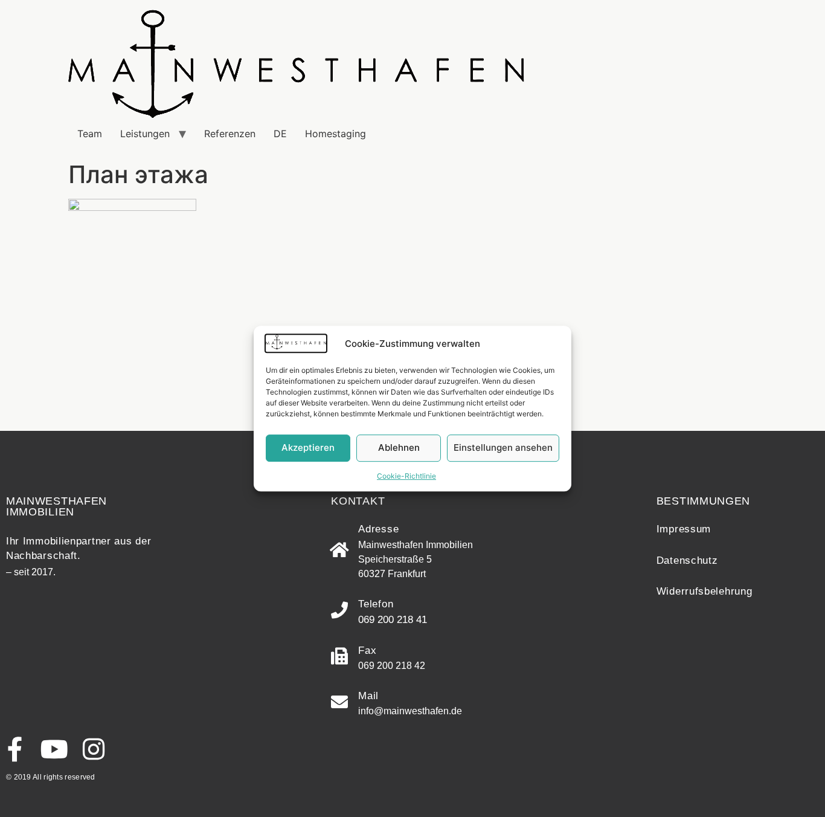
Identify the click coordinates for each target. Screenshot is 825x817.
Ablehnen (399, 447)
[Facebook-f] (14, 749)
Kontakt (358, 501)
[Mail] (339, 702)
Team (89, 134)
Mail (368, 696)
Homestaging (335, 134)
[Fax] (339, 656)
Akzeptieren (308, 447)
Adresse (378, 529)
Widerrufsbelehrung (704, 591)
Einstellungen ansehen (503, 447)
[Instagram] (93, 749)
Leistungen (145, 134)
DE (280, 134)
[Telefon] (339, 610)
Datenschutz (687, 560)
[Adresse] (339, 549)
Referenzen (229, 134)
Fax (367, 650)
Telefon (375, 604)
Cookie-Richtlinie (406, 475)
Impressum (683, 529)
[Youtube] (54, 749)
